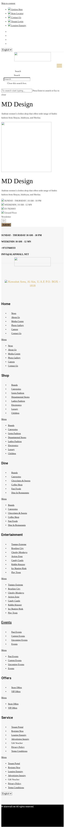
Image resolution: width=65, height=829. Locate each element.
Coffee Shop (16, 484)
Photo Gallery (17, 325)
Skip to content (8, 3)
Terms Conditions (19, 751)
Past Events (16, 632)
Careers (14, 329)
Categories (16, 389)
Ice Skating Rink (18, 568)
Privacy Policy (17, 747)
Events (6, 622)
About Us (15, 317)
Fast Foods (16, 488)
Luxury (14, 409)
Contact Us (16, 333)
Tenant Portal (17, 727)
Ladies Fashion (18, 401)
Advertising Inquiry (20, 739)
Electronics (16, 405)
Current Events (18, 636)
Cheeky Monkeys (19, 552)
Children (15, 413)
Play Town (16, 572)
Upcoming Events (19, 640)
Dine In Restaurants (20, 492)
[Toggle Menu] (59, 65)
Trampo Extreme (18, 544)
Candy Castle (17, 560)
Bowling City (17, 548)
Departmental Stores (20, 397)
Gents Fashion (17, 393)
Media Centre (17, 321)
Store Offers (16, 687)
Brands (14, 385)
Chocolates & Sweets (20, 480)
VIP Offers (15, 691)
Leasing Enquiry (18, 735)
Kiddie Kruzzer (18, 564)
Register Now (17, 731)
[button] (16, 71)
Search (17, 75)
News (13, 313)
